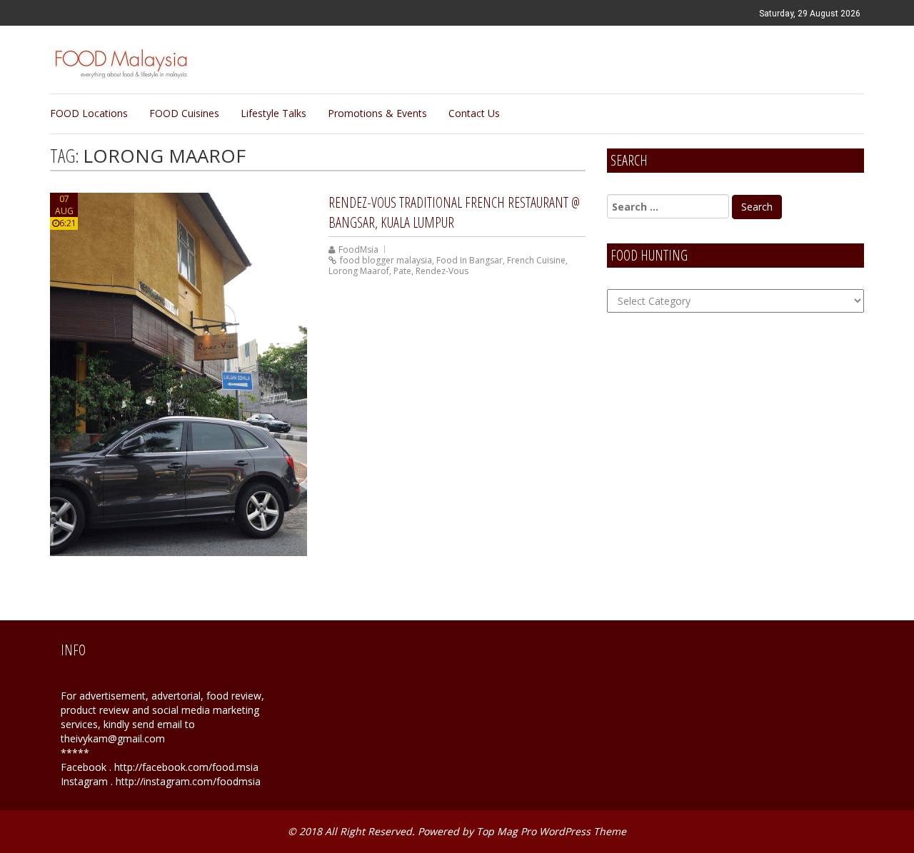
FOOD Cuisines (184, 113)
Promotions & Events (377, 113)
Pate (402, 271)
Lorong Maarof (358, 271)
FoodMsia (358, 249)
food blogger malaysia (386, 260)
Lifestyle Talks (273, 113)
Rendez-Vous (442, 271)
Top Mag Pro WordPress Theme (551, 831)
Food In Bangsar (469, 260)
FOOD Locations (89, 113)
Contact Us (474, 113)
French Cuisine (536, 260)
